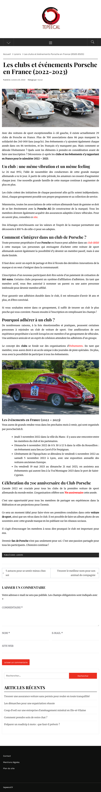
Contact (7, 756)
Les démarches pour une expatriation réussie (29, 703)
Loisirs (19, 555)
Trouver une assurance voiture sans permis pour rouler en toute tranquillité (47, 696)
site (35, 217)
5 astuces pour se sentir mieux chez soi (26, 573)
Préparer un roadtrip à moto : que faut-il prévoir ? (32, 724)
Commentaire (12, 607)
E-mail (57, 633)
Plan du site (8, 768)
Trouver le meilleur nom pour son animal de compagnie (76, 573)
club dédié (93, 242)
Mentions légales (11, 762)
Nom (6, 633)
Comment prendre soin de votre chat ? (25, 717)
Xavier (40, 80)
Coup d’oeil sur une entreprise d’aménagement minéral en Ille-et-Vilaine (45, 710)
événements (76, 345)
